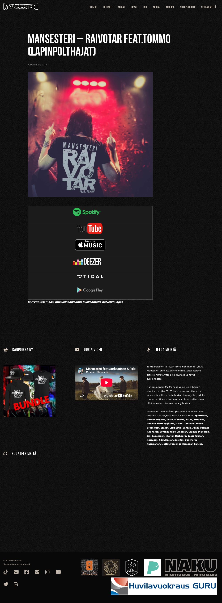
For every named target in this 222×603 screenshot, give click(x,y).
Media (156, 7)
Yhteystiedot (187, 7)
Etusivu (93, 7)
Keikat (121, 7)
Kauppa (170, 7)
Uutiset (107, 7)
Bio (145, 7)
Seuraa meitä (208, 7)
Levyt (134, 7)
